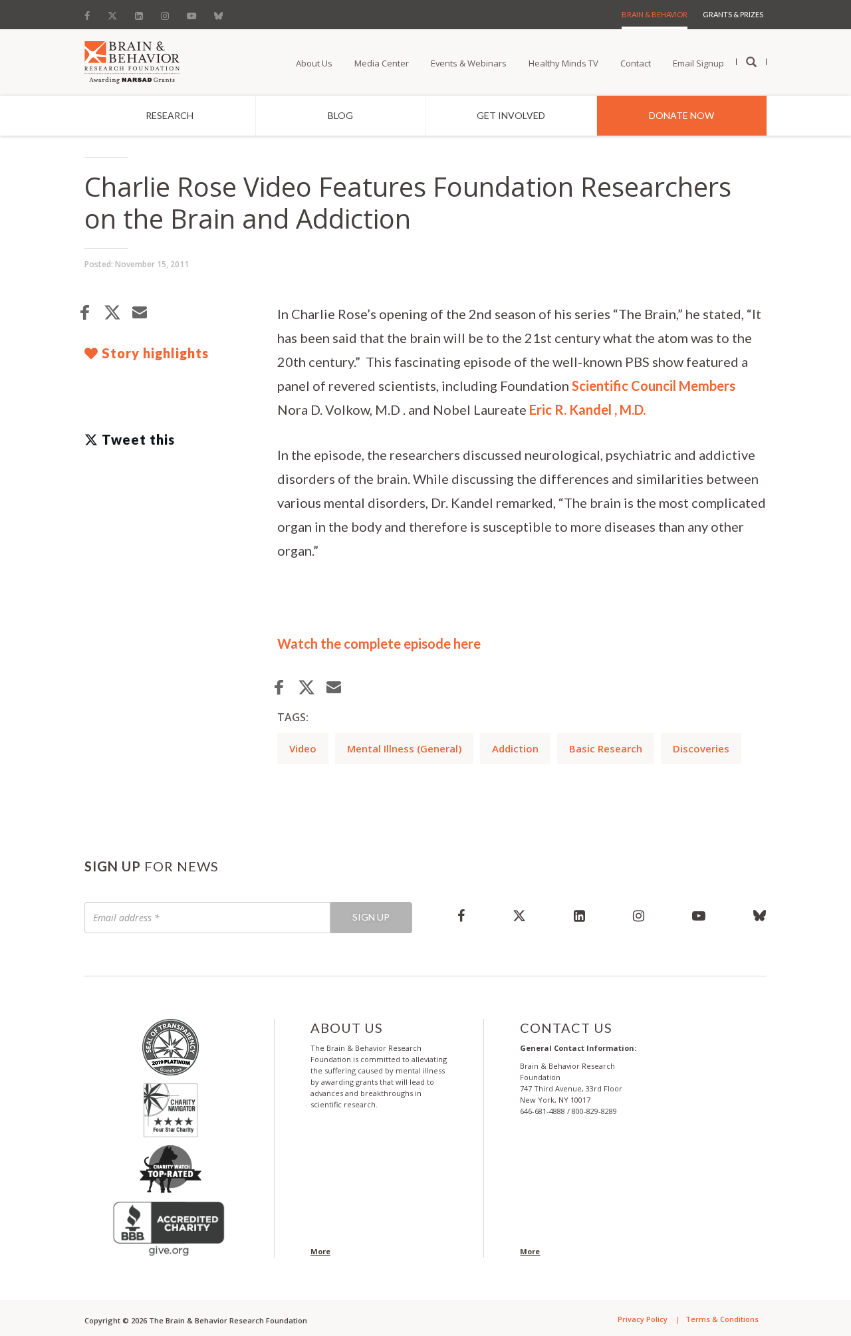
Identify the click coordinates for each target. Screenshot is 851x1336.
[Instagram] (165, 12)
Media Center (381, 63)
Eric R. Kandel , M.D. (587, 409)
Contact (635, 63)
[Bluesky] (218, 12)
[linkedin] (579, 915)
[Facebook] (91, 12)
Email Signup (698, 63)
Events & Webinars (469, 63)
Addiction (515, 748)
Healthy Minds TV (563, 63)
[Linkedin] (139, 12)
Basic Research (605, 748)
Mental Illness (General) (404, 748)
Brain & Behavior (654, 14)
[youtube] (698, 915)
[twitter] (519, 915)
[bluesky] (748, 915)
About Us (314, 63)
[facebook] (461, 915)
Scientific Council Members (653, 385)
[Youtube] (191, 12)
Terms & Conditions (722, 1319)
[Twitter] (112, 12)
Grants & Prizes (733, 14)
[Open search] (751, 62)
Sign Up (371, 917)
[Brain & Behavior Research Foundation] (132, 61)
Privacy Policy (643, 1319)
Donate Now (681, 115)
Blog (340, 115)
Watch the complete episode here (379, 643)
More (320, 1251)
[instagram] (638, 915)
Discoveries (701, 748)
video (302, 748)
